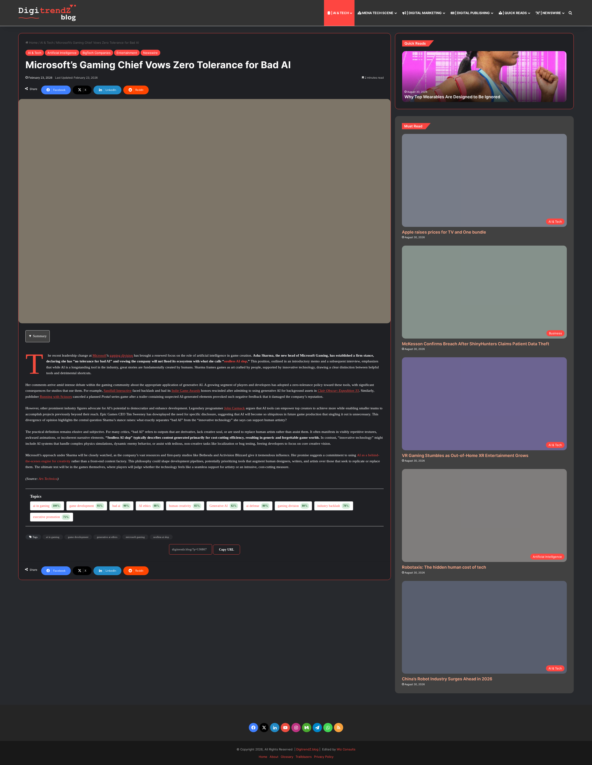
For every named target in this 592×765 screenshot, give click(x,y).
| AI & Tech (339, 13)
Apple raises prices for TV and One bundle (444, 232)
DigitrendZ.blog (306, 749)
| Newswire (550, 13)
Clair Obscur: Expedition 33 (338, 390)
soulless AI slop (235, 361)
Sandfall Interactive (118, 390)
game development (78, 537)
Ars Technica (48, 479)
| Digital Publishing (472, 13)
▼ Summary (37, 336)
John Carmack (234, 408)
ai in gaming (52, 537)
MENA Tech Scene (377, 13)
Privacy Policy (323, 757)
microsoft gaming (135, 537)
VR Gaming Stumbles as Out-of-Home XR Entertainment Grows (465, 455)
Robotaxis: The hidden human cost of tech (444, 567)
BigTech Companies (97, 53)
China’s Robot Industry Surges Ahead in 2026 (447, 678)
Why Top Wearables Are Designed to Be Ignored (452, 96)
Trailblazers (304, 757)
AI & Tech (47, 42)
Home (33, 42)
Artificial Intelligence (62, 53)
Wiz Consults (346, 749)
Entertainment (127, 53)
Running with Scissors (56, 396)
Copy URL (226, 549)
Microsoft (99, 355)
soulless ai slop (161, 537)
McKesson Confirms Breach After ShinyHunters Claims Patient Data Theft (475, 343)
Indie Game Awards (186, 390)
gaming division (121, 355)
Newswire (150, 53)
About (274, 757)
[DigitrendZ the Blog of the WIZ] (47, 13)
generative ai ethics (107, 537)
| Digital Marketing (424, 13)
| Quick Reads (514, 13)
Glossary (287, 757)
